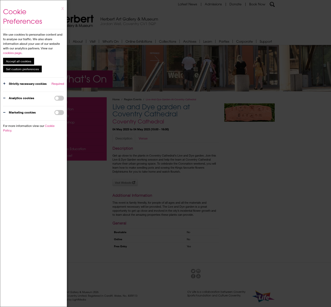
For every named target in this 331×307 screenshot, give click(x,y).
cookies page (12, 53)
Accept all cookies (18, 61)
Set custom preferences (22, 69)
